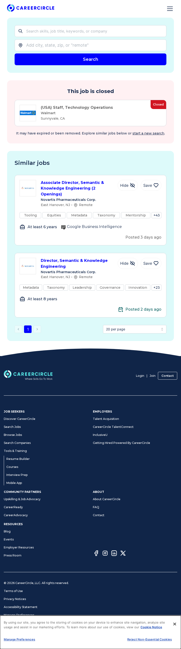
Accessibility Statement (20, 607)
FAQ (96, 507)
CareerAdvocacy (16, 515)
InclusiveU (100, 435)
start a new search (148, 133)
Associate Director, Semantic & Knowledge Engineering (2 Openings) (72, 188)
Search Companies (17, 443)
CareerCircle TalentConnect (113, 427)
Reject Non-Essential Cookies (149, 639)
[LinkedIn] (114, 554)
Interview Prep (17, 475)
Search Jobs (12, 427)
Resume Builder (18, 459)
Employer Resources (19, 547)
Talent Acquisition (106, 419)
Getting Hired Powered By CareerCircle (121, 443)
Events (9, 539)
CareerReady (13, 507)
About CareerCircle (106, 499)
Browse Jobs (13, 435)
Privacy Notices (15, 599)
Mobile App (14, 483)
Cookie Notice (151, 627)
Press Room (12, 555)
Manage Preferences (19, 615)
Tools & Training (15, 451)
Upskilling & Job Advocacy (22, 499)
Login (140, 375)
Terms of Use (13, 591)
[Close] (174, 624)
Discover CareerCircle (19, 419)
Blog (7, 531)
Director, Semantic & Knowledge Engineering (74, 263)
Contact (167, 375)
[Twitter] (123, 554)
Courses (12, 467)
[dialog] (90, 632)
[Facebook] (96, 554)
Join (153, 375)
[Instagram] (105, 554)
